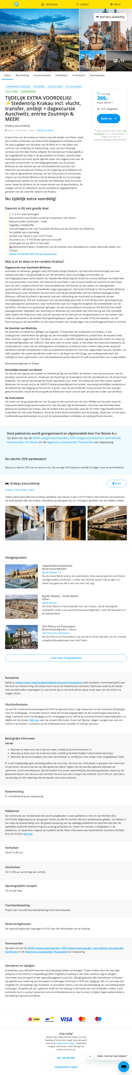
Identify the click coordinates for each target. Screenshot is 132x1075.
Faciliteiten (62, 75)
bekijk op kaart (45, 130)
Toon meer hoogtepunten (66, 657)
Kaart (117, 483)
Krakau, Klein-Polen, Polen (20, 490)
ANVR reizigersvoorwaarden (50, 438)
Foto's (7, 75)
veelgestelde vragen (65, 1043)
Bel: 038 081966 (66, 1058)
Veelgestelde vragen (66, 1067)
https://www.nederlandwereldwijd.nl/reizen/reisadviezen (49, 682)
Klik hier (34, 720)
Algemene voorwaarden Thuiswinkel (70, 442)
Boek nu (106, 118)
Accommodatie (42, 75)
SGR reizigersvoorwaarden (86, 438)
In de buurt (78, 75)
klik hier (28, 834)
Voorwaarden (97, 75)
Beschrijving (22, 75)
